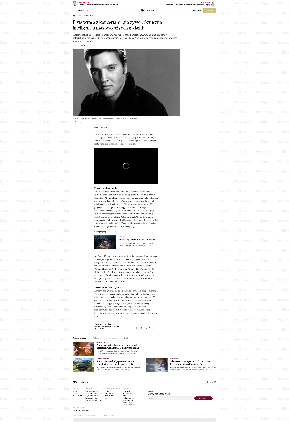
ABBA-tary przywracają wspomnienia (137, 239)
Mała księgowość (129, 398)
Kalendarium (91, 415)
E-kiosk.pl (126, 391)
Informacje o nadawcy (93, 398)
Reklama (108, 391)
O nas (75, 391)
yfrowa (150, 10)
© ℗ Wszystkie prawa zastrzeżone (107, 326)
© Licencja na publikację (103, 324)
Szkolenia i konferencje (81, 411)
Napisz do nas (78, 396)
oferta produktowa (107, 415)
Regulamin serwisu (92, 396)
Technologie (88, 15)
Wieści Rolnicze (128, 402)
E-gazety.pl (127, 393)
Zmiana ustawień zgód (93, 393)
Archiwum (108, 398)
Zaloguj (210, 10)
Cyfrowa (79, 15)
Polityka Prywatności (92, 391)
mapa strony (77, 415)
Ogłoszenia (109, 393)
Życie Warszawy (129, 405)
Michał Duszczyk (100, 127)
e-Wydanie (197, 10)
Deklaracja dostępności (93, 400)
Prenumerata (109, 396)
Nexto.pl (126, 396)
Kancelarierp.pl (128, 400)
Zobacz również (79, 338)
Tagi (126, 338)
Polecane (97, 338)
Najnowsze (112, 338)
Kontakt (75, 393)
